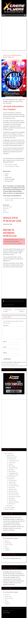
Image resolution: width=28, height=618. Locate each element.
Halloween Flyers (13, 489)
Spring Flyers (12, 498)
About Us (7, 541)
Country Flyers (12, 462)
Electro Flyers (12, 466)
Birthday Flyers (12, 458)
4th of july (7, 301)
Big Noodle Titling (7, 206)
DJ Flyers (11, 464)
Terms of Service (9, 544)
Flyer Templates (9, 453)
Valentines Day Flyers (14, 502)
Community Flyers (11, 476)
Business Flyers (10, 455)
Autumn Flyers (12, 482)
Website (5, 352)
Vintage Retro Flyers (13, 475)
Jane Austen (6, 212)
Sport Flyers (9, 505)
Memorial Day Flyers (14, 493)
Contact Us (7, 550)
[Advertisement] (14, 35)
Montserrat (5, 208)
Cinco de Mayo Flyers (14, 485)
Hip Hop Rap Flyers (13, 467)
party (23, 301)
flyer (14, 301)
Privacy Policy (8, 543)
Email (4, 347)
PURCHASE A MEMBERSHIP (11, 243)
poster (4, 304)
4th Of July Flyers (13, 480)
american (11, 301)
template (10, 304)
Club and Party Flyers (12, 457)
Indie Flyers (11, 469)
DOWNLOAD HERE (7, 224)
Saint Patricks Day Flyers (14, 496)
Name (5, 341)
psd (6, 304)
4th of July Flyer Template (11, 164)
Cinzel (4, 210)
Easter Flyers (12, 487)
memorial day (19, 301)
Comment (6, 325)
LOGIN (20, 239)
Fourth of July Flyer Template (12, 166)
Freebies (7, 548)
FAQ (6, 546)
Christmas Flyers (13, 484)
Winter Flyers (12, 503)
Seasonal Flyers (10, 478)
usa (13, 304)
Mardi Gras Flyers (13, 491)
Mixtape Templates (9, 509)
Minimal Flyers (12, 471)
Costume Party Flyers (14, 460)
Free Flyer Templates (10, 507)
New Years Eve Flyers (14, 494)
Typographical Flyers (14, 473)
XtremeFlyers (10, 610)
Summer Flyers (12, 500)
